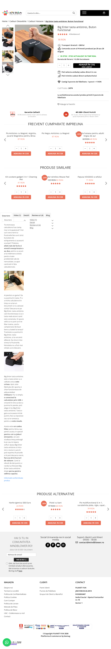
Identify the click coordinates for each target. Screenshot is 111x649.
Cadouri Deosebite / (18, 21)
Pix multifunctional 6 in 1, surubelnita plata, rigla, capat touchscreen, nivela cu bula (91, 504)
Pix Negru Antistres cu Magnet (55, 133)
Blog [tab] (48, 215)
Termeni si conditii (11, 591)
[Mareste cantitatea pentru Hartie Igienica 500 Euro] (24, 518)
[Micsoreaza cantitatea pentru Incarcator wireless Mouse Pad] (51, 192)
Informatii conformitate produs (13, 479)
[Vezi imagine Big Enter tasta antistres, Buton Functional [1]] (7, 44)
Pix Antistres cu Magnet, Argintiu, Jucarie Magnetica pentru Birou (21, 134)
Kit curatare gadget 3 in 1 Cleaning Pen (21, 178)
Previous (7, 26)
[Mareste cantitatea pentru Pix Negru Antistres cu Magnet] (60, 148)
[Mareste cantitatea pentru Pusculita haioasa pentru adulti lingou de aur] (94, 148)
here (20, 571)
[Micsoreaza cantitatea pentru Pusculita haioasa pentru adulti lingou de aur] (85, 148)
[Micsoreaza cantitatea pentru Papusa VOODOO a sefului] (85, 192)
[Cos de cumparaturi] (104, 13)
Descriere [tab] (6, 215)
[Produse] (84, 13)
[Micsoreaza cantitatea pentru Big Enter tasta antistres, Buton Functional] (60, 65)
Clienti (43, 582)
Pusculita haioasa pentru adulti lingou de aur (90, 134)
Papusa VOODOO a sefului (90, 177)
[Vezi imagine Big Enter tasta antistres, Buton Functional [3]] (7, 67)
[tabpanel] (34, 44)
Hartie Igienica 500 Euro (20, 502)
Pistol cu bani (55, 502)
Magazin (9, 582)
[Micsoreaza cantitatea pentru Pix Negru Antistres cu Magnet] (51, 148)
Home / (5, 21)
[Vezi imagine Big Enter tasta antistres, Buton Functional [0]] (7, 33)
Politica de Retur (10, 610)
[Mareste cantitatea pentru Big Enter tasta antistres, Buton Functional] (68, 65)
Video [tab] (17, 215)
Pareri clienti (45, 587)
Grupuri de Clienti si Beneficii (51, 594)
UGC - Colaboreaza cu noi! (14, 613)
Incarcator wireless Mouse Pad (55, 177)
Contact (7, 616)
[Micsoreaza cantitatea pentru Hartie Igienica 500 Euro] (15, 518)
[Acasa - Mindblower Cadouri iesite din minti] (12, 13)
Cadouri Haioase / (36, 21)
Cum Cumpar (9, 600)
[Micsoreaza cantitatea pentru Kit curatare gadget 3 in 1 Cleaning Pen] (17, 192)
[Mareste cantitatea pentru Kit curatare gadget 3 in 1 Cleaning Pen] (26, 192)
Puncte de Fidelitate (48, 591)
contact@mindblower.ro (91, 542)
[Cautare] (73, 13)
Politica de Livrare (11, 603)
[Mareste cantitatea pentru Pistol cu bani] (60, 518)
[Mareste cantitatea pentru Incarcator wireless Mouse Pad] (60, 192)
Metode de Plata (10, 607)
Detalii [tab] (26, 215)
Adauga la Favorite (67, 104)
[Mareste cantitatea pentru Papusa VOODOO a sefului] (94, 192)
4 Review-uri (74, 34)
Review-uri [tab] (37, 215)
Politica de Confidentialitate (15, 594)
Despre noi (8, 587)
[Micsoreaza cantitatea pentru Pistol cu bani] (51, 518)
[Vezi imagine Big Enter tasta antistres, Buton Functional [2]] (7, 56)
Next (7, 74)
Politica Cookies (10, 597)
